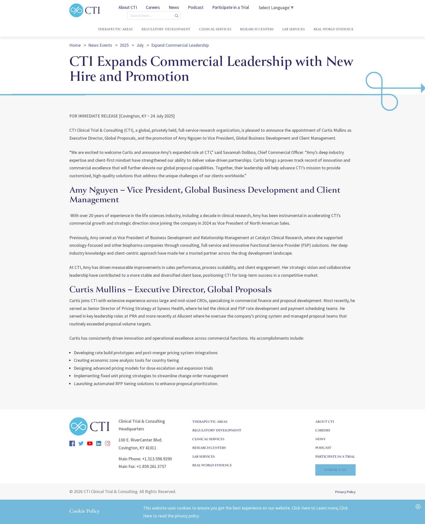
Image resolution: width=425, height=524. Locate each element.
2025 (125, 45)
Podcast (195, 7)
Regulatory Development (216, 430)
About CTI (128, 7)
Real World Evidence (212, 465)
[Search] (176, 15)
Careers (153, 7)
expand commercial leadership (180, 45)
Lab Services (203, 457)
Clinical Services (208, 439)
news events (100, 45)
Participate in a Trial (230, 7)
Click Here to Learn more (314, 508)
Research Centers (209, 448)
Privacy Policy (345, 492)
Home (75, 45)
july (140, 45)
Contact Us (335, 470)
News (174, 7)
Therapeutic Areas (209, 422)
